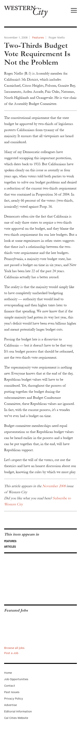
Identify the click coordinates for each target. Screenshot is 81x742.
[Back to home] (24, 10)
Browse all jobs (14, 647)
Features (38, 37)
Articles (10, 546)
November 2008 (54, 486)
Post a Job (11, 653)
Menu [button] (73, 11)
